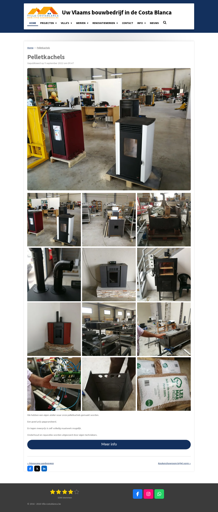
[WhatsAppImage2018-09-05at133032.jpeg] (163, 384)
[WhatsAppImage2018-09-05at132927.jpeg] (54, 329)
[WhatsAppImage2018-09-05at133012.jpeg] (163, 329)
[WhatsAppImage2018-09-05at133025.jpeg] (163, 274)
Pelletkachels (43, 48)
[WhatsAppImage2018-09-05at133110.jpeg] (163, 219)
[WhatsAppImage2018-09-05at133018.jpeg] (109, 329)
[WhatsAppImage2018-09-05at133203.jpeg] (109, 219)
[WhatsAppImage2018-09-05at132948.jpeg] (54, 219)
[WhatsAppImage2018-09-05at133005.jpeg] (54, 384)
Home (30, 48)
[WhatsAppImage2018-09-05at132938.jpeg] (109, 274)
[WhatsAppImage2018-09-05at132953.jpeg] (109, 384)
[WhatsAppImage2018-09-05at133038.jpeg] (54, 274)
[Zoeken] (165, 22)
